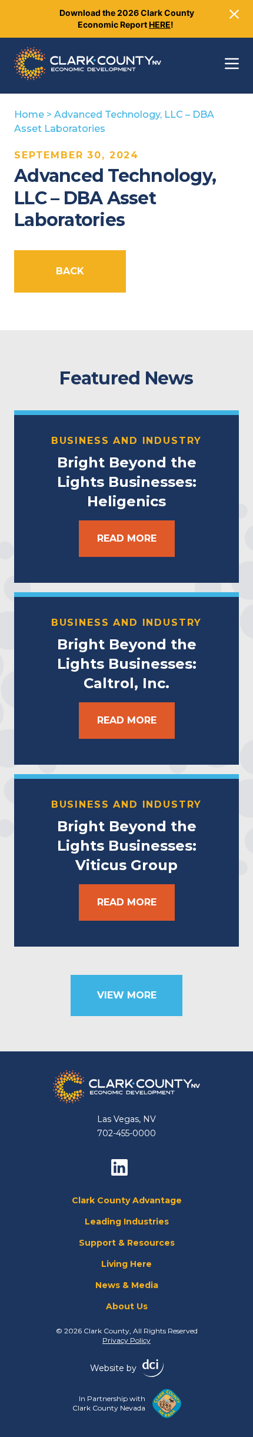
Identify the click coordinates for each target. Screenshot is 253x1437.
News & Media (126, 1285)
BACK (70, 271)
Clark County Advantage (127, 1200)
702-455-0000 (126, 1133)
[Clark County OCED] (87, 63)
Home (29, 114)
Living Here (126, 1264)
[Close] (234, 14)
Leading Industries (127, 1221)
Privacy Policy (126, 1340)
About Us (127, 1306)
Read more (127, 538)
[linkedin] (119, 1167)
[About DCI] (153, 1368)
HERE (160, 24)
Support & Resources (127, 1242)
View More (127, 995)
